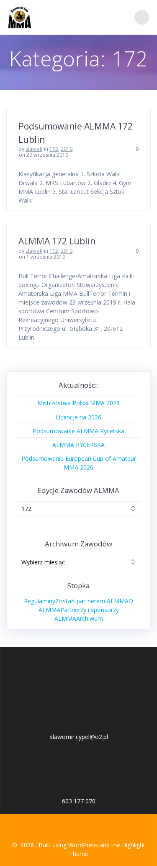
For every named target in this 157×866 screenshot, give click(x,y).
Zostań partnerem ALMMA (92, 601)
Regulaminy (39, 601)
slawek (34, 148)
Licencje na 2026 (78, 417)
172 (53, 148)
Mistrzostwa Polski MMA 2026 (78, 403)
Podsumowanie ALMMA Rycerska (78, 431)
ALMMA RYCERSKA (78, 445)
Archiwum (89, 618)
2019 (66, 148)
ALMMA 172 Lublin (56, 241)
